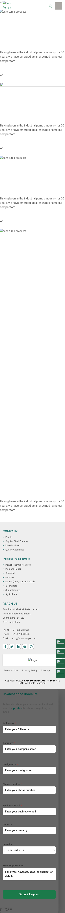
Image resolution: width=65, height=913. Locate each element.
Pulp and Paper (13, 569)
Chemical (10, 573)
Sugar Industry (12, 590)
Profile (8, 537)
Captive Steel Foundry (16, 541)
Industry (7, 844)
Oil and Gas (11, 586)
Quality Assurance (14, 549)
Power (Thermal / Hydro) (18, 564)
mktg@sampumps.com (24, 638)
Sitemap (45, 670)
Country (7, 824)
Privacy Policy (29, 670)
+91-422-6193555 (20, 629)
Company (9, 743)
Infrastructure (12, 545)
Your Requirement (13, 865)
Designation (10, 764)
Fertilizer (9, 577)
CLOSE (3, 909)
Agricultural (11, 594)
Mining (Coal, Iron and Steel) (20, 581)
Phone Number (12, 784)
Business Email (12, 805)
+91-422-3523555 (20, 634)
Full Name (9, 723)
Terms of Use (11, 670)
